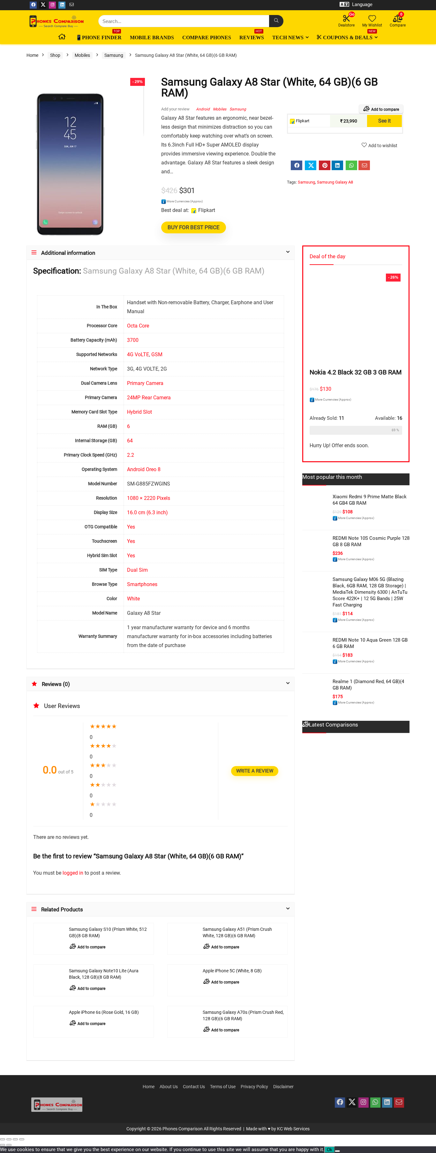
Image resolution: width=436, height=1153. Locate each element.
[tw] (352, 1102)
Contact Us (194, 1086)
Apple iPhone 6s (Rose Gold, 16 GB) (104, 1012)
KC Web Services (293, 1128)
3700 (133, 340)
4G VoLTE (138, 354)
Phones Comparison (182, 1128)
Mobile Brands (152, 37)
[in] (387, 1102)
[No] (337, 1151)
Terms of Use (223, 1086)
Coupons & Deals (349, 36)
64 (130, 441)
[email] (399, 1102)
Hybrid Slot (139, 412)
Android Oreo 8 (144, 469)
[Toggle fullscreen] (8, 1139)
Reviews (251, 36)
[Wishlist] (372, 19)
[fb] (340, 1102)
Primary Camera (145, 383)
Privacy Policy (254, 1086)
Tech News (288, 37)
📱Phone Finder (99, 36)
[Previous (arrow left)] (2, 1145)
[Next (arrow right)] (8, 1145)
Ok (329, 1149)
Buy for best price (194, 227)
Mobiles (82, 55)
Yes (131, 527)
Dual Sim (137, 570)
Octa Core (138, 326)
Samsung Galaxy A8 (335, 182)
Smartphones (142, 584)
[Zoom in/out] (2, 1139)
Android (203, 109)
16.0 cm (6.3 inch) (147, 512)
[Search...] (276, 21)
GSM (156, 354)
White (133, 599)
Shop (55, 55)
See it (384, 121)
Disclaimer (283, 1086)
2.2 (130, 455)
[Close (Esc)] (21, 1139)
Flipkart (302, 120)
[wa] (375, 1102)
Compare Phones (206, 37)
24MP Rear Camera (149, 398)
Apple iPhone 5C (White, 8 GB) (232, 971)
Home (32, 55)
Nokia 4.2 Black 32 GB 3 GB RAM (356, 372)
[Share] (15, 1139)
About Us (169, 1086)
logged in (74, 873)
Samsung (113, 55)
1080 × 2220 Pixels (148, 498)
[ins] (363, 1102)
